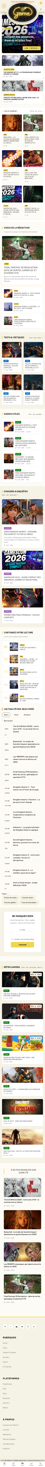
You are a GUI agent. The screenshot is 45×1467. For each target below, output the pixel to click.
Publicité (6, 1449)
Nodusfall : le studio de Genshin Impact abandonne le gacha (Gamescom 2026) (26, 744)
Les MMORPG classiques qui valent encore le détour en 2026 (25, 759)
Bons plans (8, 721)
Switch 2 (6, 1403)
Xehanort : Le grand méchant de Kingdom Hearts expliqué (26, 828)
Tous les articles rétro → (32, 967)
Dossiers (27, 715)
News (6, 715)
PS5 (4, 1389)
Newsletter (7, 1434)
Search (40, 1464)
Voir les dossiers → (10, 495)
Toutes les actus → (36, 111)
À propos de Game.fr (10, 1425)
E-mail (22, 930)
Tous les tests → (36, 338)
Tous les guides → (35, 414)
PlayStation (7, 1384)
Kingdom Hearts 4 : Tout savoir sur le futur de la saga (26, 788)
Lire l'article (31, 48)
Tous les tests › (28, 898)
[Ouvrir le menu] (4, 6)
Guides (31, 1464)
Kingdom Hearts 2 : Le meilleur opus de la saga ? (24, 871)
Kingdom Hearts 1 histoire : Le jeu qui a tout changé (26, 800)
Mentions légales (9, 1439)
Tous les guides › (10, 902)
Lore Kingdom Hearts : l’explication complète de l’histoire (24, 814)
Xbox (5, 1393)
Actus (5, 1343)
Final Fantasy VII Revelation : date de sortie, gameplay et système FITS (26, 774)
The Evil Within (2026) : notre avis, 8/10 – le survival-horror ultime (26, 729)
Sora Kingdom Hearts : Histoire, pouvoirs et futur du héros (26, 842)
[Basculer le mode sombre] (41, 3)
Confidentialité (8, 1444)
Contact (6, 1430)
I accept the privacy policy (23, 939)
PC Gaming (7, 1367)
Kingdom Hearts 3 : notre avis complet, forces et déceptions (26, 857)
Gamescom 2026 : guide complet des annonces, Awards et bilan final (20, 36)
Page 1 (5, 894)
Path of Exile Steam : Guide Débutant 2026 (25, 883)
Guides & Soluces (9, 1352)
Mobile (5, 1408)
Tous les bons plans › (29, 902)
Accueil (4, 1464)
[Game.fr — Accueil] (22, 12)
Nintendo (6, 1398)
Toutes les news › (10, 898)
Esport (5, 1362)
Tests (16, 715)
